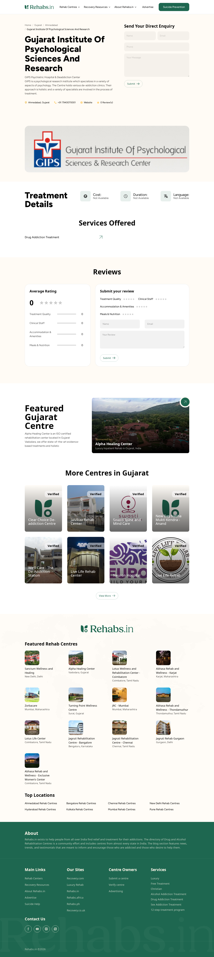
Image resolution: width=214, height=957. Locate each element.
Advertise (147, 7)
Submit (131, 83)
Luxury (155, 878)
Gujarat (38, 25)
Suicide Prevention (174, 7)
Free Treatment (160, 883)
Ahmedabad (51, 25)
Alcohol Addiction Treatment (168, 894)
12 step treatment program (168, 909)
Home (28, 25)
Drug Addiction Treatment (167, 899)
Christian (156, 888)
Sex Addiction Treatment (166, 904)
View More (105, 595)
